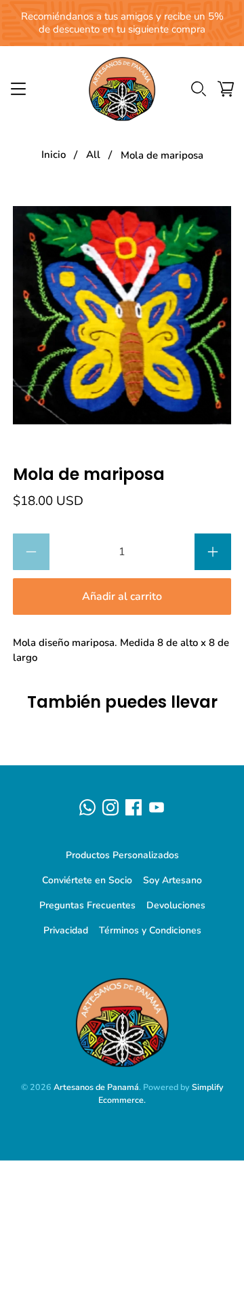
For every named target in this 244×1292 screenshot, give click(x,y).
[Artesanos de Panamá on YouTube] (156, 807)
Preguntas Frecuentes (87, 905)
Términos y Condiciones (150, 930)
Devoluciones (175, 905)
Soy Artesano (172, 880)
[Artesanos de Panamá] (122, 88)
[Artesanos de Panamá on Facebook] (133, 807)
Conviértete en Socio (87, 880)
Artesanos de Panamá (96, 1087)
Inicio (53, 155)
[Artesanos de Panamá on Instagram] (110, 807)
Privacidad (65, 930)
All (93, 155)
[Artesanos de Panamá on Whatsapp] (87, 807)
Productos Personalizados (122, 855)
